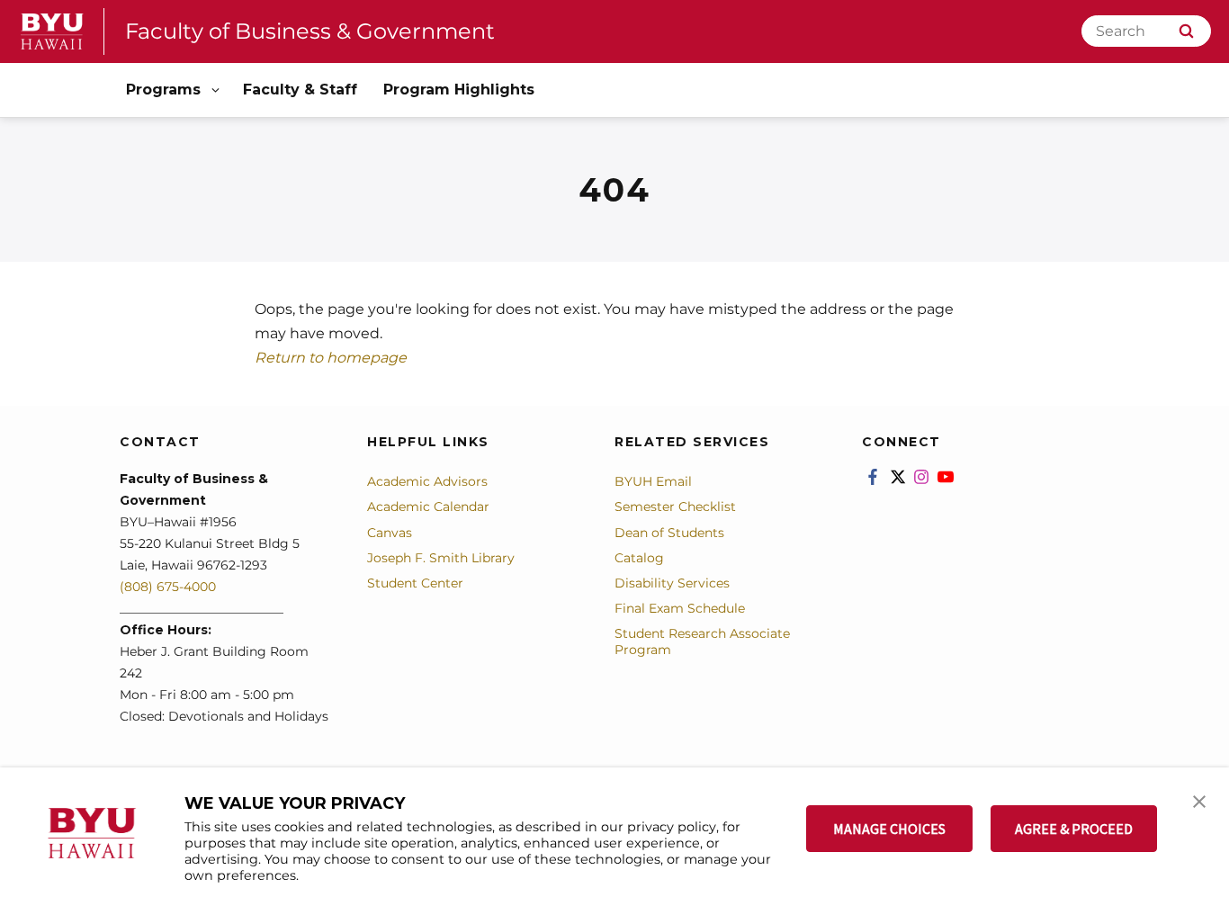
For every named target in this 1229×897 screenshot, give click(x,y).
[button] (1199, 800)
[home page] (52, 31)
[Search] (1186, 31)
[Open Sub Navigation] (216, 90)
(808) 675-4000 (168, 587)
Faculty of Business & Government (310, 31)
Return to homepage (331, 357)
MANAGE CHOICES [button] (889, 829)
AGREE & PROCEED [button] (1074, 829)
